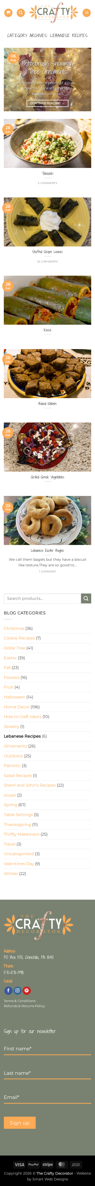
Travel (9, 844)
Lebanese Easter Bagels (47, 550)
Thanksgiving (17, 824)
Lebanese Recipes (22, 736)
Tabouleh (47, 173)
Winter (11, 873)
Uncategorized (19, 853)
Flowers (12, 677)
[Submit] (86, 598)
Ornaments (15, 746)
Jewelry (11, 726)
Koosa (47, 330)
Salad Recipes (18, 775)
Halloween (14, 697)
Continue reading (47, 103)
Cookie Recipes (19, 638)
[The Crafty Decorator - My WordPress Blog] (54, 12)
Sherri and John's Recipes (30, 785)
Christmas (14, 628)
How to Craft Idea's (23, 716)
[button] (8, 13)
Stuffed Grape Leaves (47, 251)
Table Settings (18, 814)
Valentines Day (19, 863)
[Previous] (11, 79)
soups (10, 795)
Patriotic (12, 765)
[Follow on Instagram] (17, 991)
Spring (10, 804)
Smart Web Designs (50, 1179)
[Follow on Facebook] (8, 991)
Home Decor (17, 707)
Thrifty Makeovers (22, 834)
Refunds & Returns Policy (24, 1006)
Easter (10, 658)
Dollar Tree (14, 648)
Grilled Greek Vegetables (47, 477)
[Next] (83, 79)
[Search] (21, 13)
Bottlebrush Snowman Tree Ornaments (47, 67)
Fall (7, 667)
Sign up (20, 1123)
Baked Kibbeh (47, 403)
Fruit (8, 687)
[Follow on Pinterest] (27, 991)
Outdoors (13, 756)
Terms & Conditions (19, 1001)
